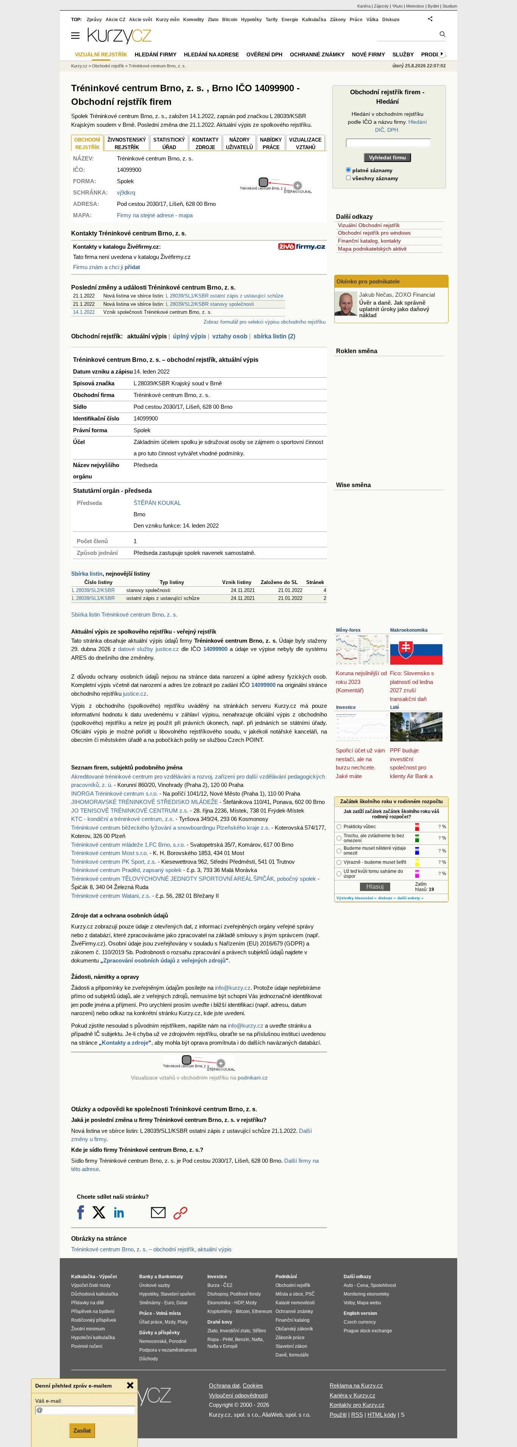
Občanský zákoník (294, 1329)
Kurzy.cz (79, 66)
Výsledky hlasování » (356, 898)
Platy (183, 1322)
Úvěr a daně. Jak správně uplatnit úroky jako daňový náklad (394, 308)
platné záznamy (371, 170)
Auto (348, 1285)
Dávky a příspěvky (159, 1332)
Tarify (272, 19)
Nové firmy (368, 54)
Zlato (213, 19)
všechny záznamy (374, 178)
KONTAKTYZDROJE (205, 143)
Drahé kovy (219, 1322)
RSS (357, 1414)
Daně (281, 1355)
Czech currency (360, 1322)
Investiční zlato (235, 1330)
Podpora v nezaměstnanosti (168, 1350)
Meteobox (415, 6)
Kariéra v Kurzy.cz (352, 1395)
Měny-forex (348, 630)
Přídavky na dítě (87, 1302)
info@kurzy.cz (233, 987)
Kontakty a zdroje (125, 1042)
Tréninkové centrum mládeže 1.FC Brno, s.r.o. (128, 844)
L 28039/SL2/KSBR (93, 590)
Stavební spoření (177, 1294)
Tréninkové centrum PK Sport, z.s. (113, 861)
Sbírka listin (87, 573)
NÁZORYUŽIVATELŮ (239, 143)
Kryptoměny (219, 1311)
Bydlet (433, 6)
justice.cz (134, 693)
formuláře (299, 1355)
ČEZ (227, 1285)
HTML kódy (382, 1414)
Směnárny (149, 1302)
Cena (362, 1285)
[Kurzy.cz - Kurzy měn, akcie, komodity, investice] (119, 42)
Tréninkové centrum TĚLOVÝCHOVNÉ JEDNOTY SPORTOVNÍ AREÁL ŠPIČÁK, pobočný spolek (193, 878)
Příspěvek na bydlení (92, 1311)
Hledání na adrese (211, 54)
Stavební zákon (291, 1346)
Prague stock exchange (368, 1330)
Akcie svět (140, 19)
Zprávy (94, 19)
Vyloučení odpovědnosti (238, 1395)
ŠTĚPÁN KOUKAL (157, 503)
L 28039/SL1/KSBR (93, 598)
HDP (238, 1302)
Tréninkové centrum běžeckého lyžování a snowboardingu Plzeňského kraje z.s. (170, 827)
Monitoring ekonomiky (366, 1294)
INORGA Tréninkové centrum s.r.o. (114, 793)
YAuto (397, 6)
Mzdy (170, 1322)
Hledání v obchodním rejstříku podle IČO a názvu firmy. (387, 122)
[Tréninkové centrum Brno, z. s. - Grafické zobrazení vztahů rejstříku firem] (276, 191)
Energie (290, 19)
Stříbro (259, 1330)
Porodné (178, 1341)
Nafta (257, 1339)
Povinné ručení (86, 1346)
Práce (356, 19)
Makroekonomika (409, 630)
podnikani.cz (253, 1078)
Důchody (148, 1358)
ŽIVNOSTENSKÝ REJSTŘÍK (126, 143)
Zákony (338, 19)
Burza (213, 1285)
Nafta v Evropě (222, 1346)
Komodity (193, 19)
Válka (372, 19)
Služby (403, 54)
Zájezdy (381, 6)
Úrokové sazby (154, 1285)
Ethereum (262, 1311)
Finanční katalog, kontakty (369, 241)
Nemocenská (153, 1341)
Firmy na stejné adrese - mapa (155, 215)
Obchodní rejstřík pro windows (374, 233)
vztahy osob (230, 336)
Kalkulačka (314, 19)
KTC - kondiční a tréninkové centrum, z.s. (122, 819)
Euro (169, 1302)
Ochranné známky (317, 54)
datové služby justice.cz (148, 649)
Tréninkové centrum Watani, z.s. (111, 895)
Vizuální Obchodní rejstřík (369, 225)
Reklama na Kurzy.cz (356, 1385)
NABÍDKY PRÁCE (271, 143)
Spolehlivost (383, 1285)
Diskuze (391, 19)
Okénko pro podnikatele (368, 281)
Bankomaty (170, 1276)
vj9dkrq (126, 192)
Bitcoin (229, 19)
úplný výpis (189, 336)
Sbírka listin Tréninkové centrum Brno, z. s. (124, 614)
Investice (346, 707)
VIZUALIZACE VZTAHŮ (305, 143)
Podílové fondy (245, 1294)
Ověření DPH (264, 54)
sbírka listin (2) (274, 336)
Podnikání (286, 1276)
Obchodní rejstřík (108, 66)
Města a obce (289, 1294)
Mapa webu (369, 1302)
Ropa (213, 1339)
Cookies (253, 1385)
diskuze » (387, 898)
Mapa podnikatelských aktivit (372, 249)
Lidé (394, 707)
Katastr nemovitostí (295, 1302)
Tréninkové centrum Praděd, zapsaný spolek (126, 870)
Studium (449, 6)
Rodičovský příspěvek (93, 1320)
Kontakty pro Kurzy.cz (357, 1405)
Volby (349, 1302)
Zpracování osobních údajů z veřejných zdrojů (164, 960)
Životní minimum (88, 1329)
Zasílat (82, 1430)
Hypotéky (251, 19)
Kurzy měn (167, 19)
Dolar (182, 1302)
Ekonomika (218, 1302)
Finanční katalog (293, 1320)
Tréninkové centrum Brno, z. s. (157, 66)
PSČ (310, 1294)
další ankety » (410, 898)
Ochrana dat (224, 1385)
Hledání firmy (155, 54)
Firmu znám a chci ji (106, 267)
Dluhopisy (217, 1294)
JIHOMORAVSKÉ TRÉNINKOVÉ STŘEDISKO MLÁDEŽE (144, 802)
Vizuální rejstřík (101, 54)
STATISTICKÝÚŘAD (169, 143)
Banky (146, 1276)
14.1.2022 (84, 312)
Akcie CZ (115, 19)
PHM (228, 1339)
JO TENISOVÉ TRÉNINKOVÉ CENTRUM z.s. (129, 810)
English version (360, 1313)
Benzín (242, 1339)
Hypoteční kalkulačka (93, 1337)
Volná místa (168, 1313)
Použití (338, 1414)
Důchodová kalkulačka (94, 1294)
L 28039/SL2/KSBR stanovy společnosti (210, 304)
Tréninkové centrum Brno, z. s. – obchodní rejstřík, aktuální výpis (151, 1249)
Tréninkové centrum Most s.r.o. (109, 853)
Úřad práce (150, 1322)
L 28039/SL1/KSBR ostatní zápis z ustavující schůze (224, 296)
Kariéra (364, 6)
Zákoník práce (290, 1337)
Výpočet (108, 1276)
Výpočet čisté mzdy (91, 1285)
